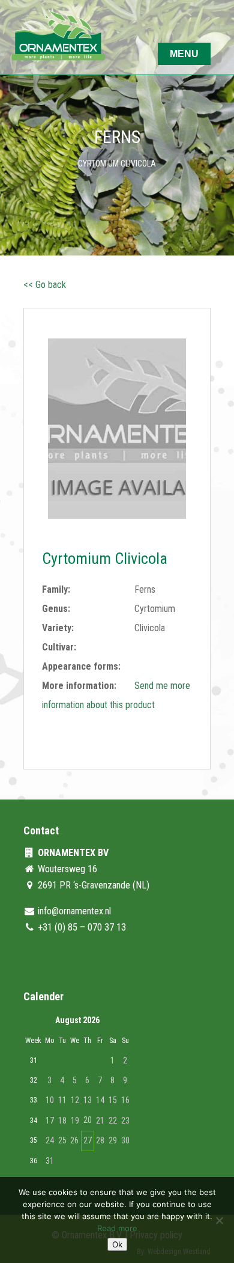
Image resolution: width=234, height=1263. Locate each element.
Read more (117, 1228)
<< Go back (44, 284)
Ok (117, 1244)
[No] (219, 1220)
